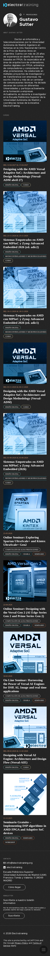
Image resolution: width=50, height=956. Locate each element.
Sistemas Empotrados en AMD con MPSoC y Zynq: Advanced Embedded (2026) (23, 465)
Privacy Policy (21, 943)
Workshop (10, 842)
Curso (26, 185)
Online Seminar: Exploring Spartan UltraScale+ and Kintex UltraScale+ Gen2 (24, 541)
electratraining (14, 867)
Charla (26, 554)
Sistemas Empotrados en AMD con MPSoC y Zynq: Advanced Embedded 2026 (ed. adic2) (23, 243)
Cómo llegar (14, 887)
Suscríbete (14, 916)
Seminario (39, 554)
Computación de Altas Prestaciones (21, 550)
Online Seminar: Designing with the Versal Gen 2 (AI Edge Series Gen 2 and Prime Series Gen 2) (25, 612)
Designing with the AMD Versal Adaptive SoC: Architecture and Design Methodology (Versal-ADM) (24, 396)
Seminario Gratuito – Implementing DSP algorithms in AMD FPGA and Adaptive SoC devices (24, 827)
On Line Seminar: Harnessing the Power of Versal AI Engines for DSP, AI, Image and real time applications (25, 685)
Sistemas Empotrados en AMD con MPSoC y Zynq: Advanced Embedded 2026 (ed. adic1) (23, 319)
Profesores (31, 14)
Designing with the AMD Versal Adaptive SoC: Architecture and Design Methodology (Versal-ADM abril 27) (24, 174)
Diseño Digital (12, 185)
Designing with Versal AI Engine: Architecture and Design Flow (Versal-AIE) (24, 758)
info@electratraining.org (19, 863)
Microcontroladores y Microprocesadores (25, 256)
